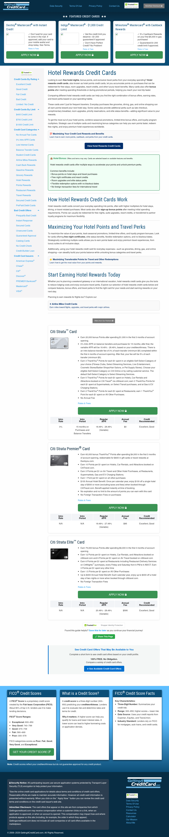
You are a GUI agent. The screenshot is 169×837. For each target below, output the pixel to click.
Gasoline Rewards (25, 169)
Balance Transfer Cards (27, 149)
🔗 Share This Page (104, 636)
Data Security (56, 5)
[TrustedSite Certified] (131, 5)
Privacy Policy (95, 5)
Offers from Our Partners (103, 320)
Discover (21, 276)
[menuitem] (56, 6)
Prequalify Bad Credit (26, 215)
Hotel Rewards (23, 180)
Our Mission (131, 819)
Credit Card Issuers (23, 255)
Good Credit (21, 89)
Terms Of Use (75, 5)
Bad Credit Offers (22, 210)
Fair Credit (21, 94)
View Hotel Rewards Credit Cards (103, 145)
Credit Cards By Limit (24, 109)
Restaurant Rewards (25, 190)
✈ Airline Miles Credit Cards (80, 305)
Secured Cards (23, 225)
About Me (130, 822)
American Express (25, 260)
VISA (19, 291)
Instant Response (24, 220)
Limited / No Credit (25, 104)
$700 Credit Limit (24, 119)
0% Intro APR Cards (25, 139)
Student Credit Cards (26, 154)
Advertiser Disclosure (153, 6)
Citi (18, 271)
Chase (20, 265)
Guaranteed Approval (26, 235)
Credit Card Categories (25, 129)
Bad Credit (21, 99)
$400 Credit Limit (24, 114)
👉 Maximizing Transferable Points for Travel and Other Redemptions (84, 261)
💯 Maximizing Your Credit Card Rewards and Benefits (81, 135)
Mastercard (22, 286)
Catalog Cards (23, 240)
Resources (131, 813)
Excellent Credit (23, 84)
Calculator (131, 816)
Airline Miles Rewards (26, 159)
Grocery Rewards (24, 175)
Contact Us (114, 5)
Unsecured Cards (24, 230)
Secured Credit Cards (26, 200)
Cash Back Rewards (25, 164)
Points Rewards (23, 185)
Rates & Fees (33, 48)
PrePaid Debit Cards (26, 205)
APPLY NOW (29, 55)
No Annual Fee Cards (26, 134)
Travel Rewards (23, 195)
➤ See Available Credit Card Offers (104, 668)
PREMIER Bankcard (26, 281)
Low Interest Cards (25, 144)
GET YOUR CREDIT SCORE (30, 752)
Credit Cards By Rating (25, 79)
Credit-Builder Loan (25, 250)
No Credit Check (24, 245)
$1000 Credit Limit (24, 124)
